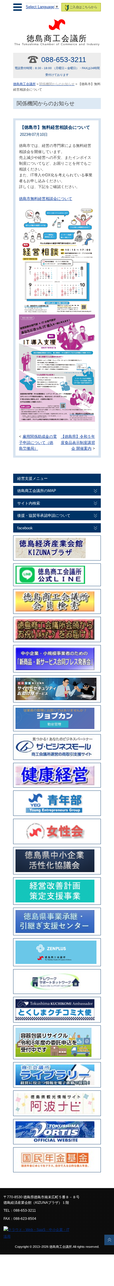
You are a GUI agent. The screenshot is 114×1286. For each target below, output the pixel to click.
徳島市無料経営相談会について (45, 199)
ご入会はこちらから (83, 7)
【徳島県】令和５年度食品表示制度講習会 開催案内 (78, 443)
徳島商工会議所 (57, 40)
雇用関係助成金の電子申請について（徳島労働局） (38, 443)
